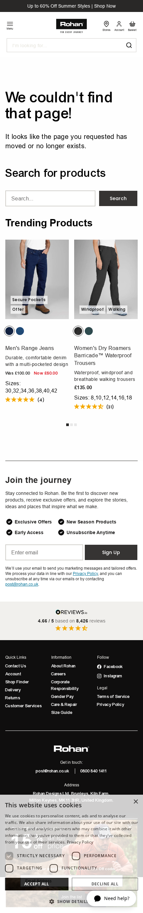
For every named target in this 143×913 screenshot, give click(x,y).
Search (118, 198)
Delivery (13, 690)
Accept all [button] (36, 884)
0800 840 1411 (93, 771)
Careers (58, 674)
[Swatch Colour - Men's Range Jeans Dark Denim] (9, 331)
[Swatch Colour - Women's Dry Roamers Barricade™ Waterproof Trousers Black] (78, 331)
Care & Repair (64, 704)
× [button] (135, 801)
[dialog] (71, 854)
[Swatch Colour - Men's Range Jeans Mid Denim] (20, 331)
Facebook (113, 666)
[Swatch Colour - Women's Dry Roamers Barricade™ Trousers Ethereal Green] (88, 331)
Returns (12, 698)
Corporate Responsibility (65, 685)
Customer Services (23, 706)
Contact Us (15, 666)
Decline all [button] (104, 884)
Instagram (113, 676)
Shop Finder (17, 682)
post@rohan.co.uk (53, 771)
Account (13, 674)
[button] (71, 901)
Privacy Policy (110, 704)
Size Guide (61, 712)
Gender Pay (62, 696)
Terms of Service (113, 696)
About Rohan (63, 666)
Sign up (111, 552)
